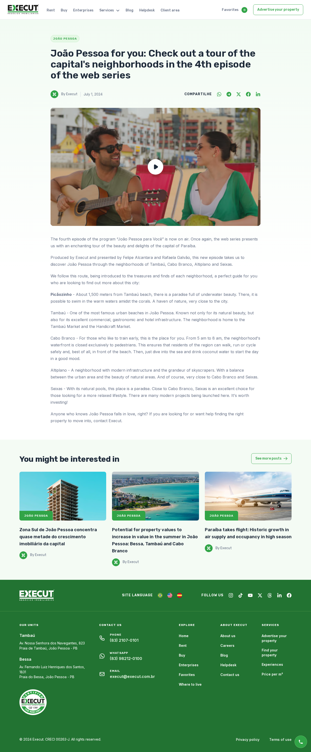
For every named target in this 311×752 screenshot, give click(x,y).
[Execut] (23, 9)
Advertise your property (278, 10)
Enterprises (83, 10)
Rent (51, 10)
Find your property (270, 652)
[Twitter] (238, 94)
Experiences (272, 664)
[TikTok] (240, 595)
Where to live (190, 684)
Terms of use (280, 739)
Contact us (229, 675)
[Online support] (300, 741)
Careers (227, 645)
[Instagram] (230, 595)
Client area (170, 10)
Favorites (230, 10)
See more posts (268, 458)
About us (227, 636)
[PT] (160, 595)
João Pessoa (36, 515)
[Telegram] (228, 94)
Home (184, 636)
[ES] (179, 595)
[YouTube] (250, 595)
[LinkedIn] (258, 94)
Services (106, 10)
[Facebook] (248, 94)
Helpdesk (147, 10)
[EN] (169, 595)
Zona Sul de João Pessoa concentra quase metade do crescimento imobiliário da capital (58, 537)
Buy (64, 10)
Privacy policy (247, 739)
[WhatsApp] (219, 94)
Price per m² (272, 674)
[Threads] (269, 595)
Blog (129, 10)
